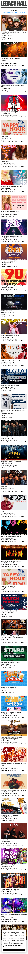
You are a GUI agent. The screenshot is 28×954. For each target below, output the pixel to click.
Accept (14, 950)
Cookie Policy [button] (13, 943)
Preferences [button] (6, 946)
